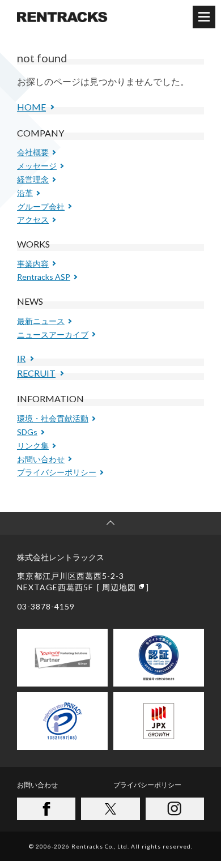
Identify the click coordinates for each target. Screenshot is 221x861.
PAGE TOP (110, 523)
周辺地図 (119, 587)
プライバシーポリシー (56, 472)
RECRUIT (36, 373)
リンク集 (33, 445)
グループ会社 (41, 206)
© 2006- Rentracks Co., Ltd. (111, 846)
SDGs (27, 432)
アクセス (33, 219)
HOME (31, 106)
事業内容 (33, 263)
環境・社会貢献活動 (52, 418)
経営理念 (33, 179)
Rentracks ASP (43, 277)
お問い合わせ (41, 459)
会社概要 (33, 152)
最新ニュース (41, 321)
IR (21, 358)
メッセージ (37, 166)
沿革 (25, 193)
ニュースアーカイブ (52, 334)
